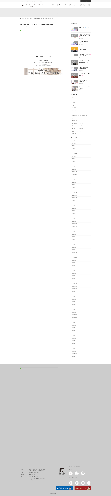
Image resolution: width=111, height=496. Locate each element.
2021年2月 (74, 278)
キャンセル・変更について (41, 479)
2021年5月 (74, 270)
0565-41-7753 (45, 64)
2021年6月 (74, 268)
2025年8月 (74, 158)
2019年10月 (74, 317)
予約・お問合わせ (32, 474)
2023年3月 (74, 216)
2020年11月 (74, 286)
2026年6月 (74, 140)
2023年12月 (74, 192)
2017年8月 (74, 359)
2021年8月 (74, 262)
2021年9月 (74, 260)
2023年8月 (74, 203)
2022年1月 (74, 249)
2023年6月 (74, 208)
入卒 (73, 118)
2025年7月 (74, 161)
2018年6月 (74, 340)
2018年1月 (74, 351)
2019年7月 (74, 325)
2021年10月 (74, 257)
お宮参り (74, 102)
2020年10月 (74, 288)
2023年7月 (74, 205)
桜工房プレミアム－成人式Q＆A (78, 128)
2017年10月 (74, 353)
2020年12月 (74, 283)
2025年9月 (74, 156)
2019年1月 (74, 333)
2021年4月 (74, 273)
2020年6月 (74, 299)
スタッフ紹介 (42, 478)
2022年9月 (74, 231)
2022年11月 (74, 226)
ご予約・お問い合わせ (85, 1)
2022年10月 (74, 229)
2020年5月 (74, 301)
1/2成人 (73, 97)
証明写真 (74, 133)
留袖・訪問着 (31, 472)
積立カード (34, 480)
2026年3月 (74, 145)
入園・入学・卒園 (42, 469)
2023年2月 (74, 218)
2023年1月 (74, 221)
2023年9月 (74, 200)
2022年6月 (74, 236)
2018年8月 (74, 335)
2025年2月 (74, 169)
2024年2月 (74, 187)
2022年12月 (74, 223)
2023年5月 (74, 210)
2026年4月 (74, 143)
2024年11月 (74, 171)
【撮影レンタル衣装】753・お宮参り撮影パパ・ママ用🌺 (85, 35)
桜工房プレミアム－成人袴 (77, 131)
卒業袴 (35, 467)
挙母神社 (30, 480)
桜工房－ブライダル (76, 120)
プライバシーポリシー (32, 479)
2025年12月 (74, 151)
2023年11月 (74, 195)
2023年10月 (74, 197)
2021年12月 (74, 252)
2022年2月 (74, 247)
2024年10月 (74, 174)
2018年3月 (74, 346)
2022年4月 (74, 242)
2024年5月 (74, 184)
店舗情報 (37, 478)
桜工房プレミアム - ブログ (77, 123)
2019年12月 (74, 314)
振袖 (29, 467)
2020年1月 (74, 312)
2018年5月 (74, 343)
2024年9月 (74, 177)
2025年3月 (74, 166)
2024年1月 (74, 190)
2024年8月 (74, 179)
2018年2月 (74, 348)
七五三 (73, 113)
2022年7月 (74, 234)
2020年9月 (74, 291)
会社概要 (33, 478)
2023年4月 (74, 213)
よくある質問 (31, 476)
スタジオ (30, 478)
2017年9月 (74, 356)
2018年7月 (74, 338)
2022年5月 (74, 239)
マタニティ (74, 110)
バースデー (74, 107)
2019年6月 (74, 327)
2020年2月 (74, 309)
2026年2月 (74, 148)
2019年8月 (74, 322)
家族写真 (39, 470)
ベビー (36, 469)
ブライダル (39, 467)
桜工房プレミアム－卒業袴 (77, 126)
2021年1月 (74, 281)
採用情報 (38, 480)
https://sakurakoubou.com (45, 65)
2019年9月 (74, 320)
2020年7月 (74, 296)
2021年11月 (74, 255)
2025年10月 (74, 153)
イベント (74, 100)
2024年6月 (74, 182)
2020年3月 (74, 307)
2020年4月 (74, 304)
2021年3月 (74, 275)
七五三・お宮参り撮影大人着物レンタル (80, 115)
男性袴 (32, 467)
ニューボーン (75, 105)
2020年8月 (74, 294)
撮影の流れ (36, 476)
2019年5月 (74, 330)
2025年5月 (74, 164)
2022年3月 (74, 244)
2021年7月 (74, 265)
